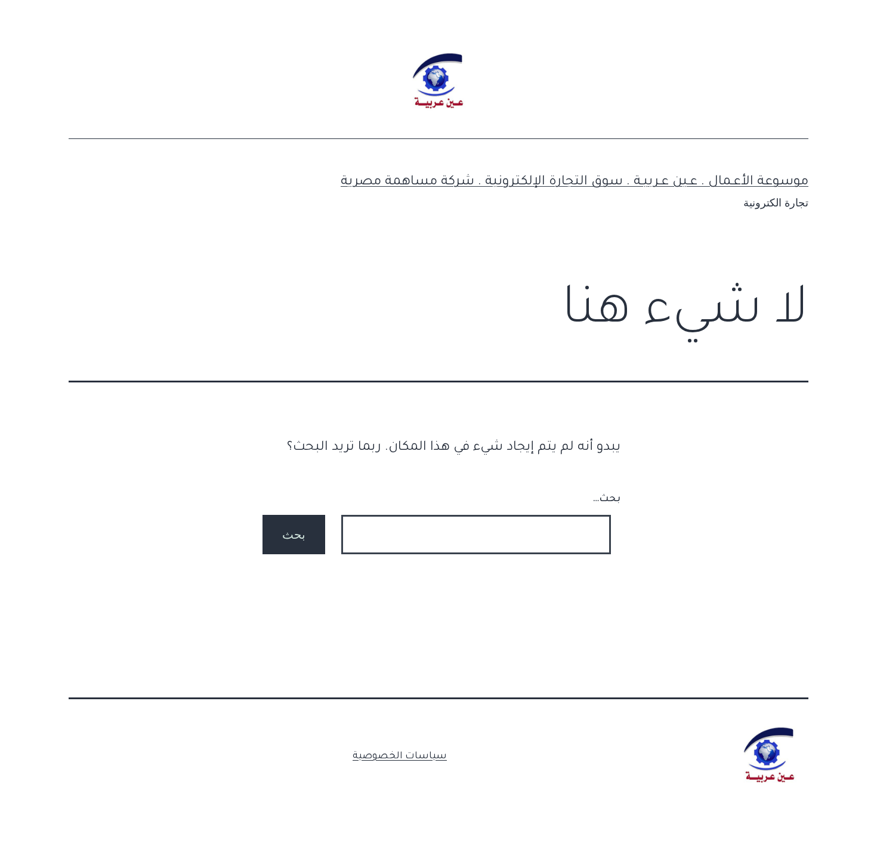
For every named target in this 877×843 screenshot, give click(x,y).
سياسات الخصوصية (400, 756)
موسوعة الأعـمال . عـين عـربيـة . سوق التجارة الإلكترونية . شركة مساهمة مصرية (574, 182)
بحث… (606, 499)
